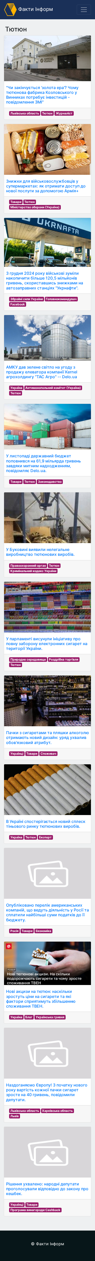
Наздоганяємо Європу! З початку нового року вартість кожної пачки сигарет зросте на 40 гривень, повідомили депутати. (46, 1092)
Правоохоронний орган (28, 565)
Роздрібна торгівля (63, 659)
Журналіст (64, 113)
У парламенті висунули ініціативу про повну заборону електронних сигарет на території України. (46, 643)
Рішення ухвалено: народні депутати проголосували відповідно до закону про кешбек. (47, 1188)
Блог (28, 1017)
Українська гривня (50, 1017)
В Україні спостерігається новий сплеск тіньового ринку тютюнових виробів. (45, 824)
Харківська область (57, 1111)
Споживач (48, 753)
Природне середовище (28, 659)
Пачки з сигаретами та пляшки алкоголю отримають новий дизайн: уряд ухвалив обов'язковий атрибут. (47, 737)
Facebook (17, 304)
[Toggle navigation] (84, 10)
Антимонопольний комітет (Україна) (53, 388)
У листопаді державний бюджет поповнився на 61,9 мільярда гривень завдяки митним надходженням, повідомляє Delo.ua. (43, 463)
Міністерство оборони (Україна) (35, 207)
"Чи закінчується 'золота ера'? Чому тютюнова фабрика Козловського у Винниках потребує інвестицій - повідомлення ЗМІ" (42, 95)
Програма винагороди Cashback (35, 1210)
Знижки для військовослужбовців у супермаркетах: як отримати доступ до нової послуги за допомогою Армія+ (46, 186)
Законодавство (50, 481)
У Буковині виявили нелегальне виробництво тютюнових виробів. (40, 552)
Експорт (45, 837)
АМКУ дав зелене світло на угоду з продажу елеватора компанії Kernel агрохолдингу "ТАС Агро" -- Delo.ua (41, 372)
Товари (15, 202)
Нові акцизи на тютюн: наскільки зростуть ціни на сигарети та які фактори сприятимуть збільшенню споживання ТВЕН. (40, 999)
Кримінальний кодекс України (33, 571)
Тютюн (47, 113)
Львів (14, 1116)
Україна (16, 388)
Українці (16, 753)
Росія (14, 931)
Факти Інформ (35, 9)
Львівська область (24, 113)
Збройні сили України (26, 299)
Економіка (43, 931)
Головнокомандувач (61, 299)
